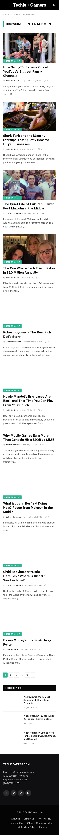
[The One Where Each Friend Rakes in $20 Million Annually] (29, 249)
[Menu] (5, 5)
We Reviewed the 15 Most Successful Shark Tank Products (36, 700)
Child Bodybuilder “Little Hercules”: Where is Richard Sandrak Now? (24, 576)
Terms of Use (16, 823)
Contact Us (29, 819)
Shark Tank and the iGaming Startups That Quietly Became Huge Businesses (26, 140)
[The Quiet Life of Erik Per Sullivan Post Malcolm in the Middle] (29, 184)
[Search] (54, 5)
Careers (43, 827)
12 (27, 675)
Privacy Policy (44, 819)
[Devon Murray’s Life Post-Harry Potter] (29, 621)
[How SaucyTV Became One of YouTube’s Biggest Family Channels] (29, 48)
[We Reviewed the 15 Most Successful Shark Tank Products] (12, 701)
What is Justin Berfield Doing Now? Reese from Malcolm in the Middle (28, 508)
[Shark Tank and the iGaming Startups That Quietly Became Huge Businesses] (29, 116)
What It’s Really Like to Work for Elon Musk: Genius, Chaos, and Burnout (39, 736)
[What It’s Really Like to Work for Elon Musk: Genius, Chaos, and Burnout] (12, 737)
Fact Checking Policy (26, 827)
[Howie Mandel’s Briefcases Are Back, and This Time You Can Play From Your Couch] (29, 377)
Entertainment (12, 61)
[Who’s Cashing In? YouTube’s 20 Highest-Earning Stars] (12, 720)
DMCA (30, 823)
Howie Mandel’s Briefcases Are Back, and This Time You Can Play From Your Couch (28, 401)
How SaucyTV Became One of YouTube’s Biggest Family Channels (25, 71)
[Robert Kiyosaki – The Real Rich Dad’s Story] (29, 313)
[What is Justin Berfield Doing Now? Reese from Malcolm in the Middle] (29, 484)
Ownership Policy (44, 823)
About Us (15, 819)
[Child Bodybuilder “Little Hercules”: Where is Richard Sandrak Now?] (29, 552)
